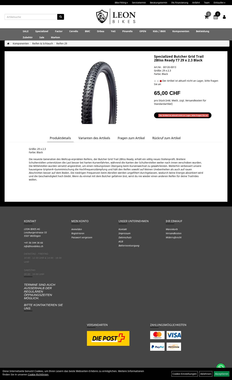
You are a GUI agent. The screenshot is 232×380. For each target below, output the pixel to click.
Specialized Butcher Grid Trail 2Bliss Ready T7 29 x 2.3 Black (179, 58)
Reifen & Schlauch (42, 43)
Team (207, 2)
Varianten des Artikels (94, 138)
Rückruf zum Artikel (166, 138)
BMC (87, 31)
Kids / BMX (159, 31)
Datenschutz (125, 237)
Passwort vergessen (81, 237)
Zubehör (28, 37)
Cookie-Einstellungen (185, 373)
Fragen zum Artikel (131, 138)
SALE (26, 31)
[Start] (8, 43)
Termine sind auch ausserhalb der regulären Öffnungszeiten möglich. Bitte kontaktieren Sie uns (43, 296)
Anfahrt (196, 2)
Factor (59, 31)
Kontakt (123, 229)
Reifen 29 (61, 43)
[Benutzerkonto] (224, 17)
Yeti (113, 31)
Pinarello (127, 31)
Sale (41, 37)
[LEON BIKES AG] (116, 17)
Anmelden (76, 229)
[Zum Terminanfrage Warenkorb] (216, 17)
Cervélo (73, 31)
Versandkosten (173, 233)
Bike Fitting (120, 2)
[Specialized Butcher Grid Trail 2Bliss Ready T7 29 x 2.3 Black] (99, 89)
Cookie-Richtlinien (38, 374)
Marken (55, 37)
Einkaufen (219, 2)
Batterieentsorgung (129, 245)
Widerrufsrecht (174, 237)
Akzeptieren (221, 373)
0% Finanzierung (179, 2)
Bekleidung (202, 31)
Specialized (41, 31)
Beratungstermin (158, 2)
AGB (121, 241)
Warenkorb (172, 229)
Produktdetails (60, 138)
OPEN (142, 31)
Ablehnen (205, 373)
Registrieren (77, 233)
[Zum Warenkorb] (206, 17)
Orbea (100, 31)
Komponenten (180, 31)
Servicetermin (139, 2)
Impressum (124, 233)
